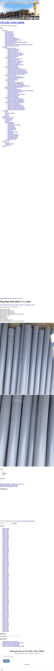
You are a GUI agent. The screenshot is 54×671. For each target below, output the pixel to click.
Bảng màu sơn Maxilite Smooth (14, 104)
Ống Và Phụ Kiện (13, 298)
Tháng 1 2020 (5, 585)
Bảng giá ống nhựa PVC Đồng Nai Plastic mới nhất (16, 42)
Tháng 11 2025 (6, 528)
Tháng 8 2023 (5, 553)
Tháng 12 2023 (6, 548)
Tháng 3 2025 (5, 532)
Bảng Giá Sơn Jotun (9, 35)
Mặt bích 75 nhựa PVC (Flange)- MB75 (11, 645)
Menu (2, 28)
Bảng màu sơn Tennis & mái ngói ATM (16, 54)
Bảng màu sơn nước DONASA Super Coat (17, 70)
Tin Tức (4, 141)
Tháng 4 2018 (5, 610)
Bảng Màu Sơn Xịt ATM (13, 56)
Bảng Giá (5, 30)
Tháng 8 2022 (5, 567)
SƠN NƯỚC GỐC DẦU (13, 134)
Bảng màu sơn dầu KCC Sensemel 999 (16, 77)
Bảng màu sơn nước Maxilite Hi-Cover (16, 109)
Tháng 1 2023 (5, 561)
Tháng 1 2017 (5, 621)
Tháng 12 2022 (6, 562)
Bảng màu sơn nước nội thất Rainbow (16, 100)
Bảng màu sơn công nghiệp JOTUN (15, 82)
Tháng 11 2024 (6, 535)
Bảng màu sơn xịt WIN (13, 65)
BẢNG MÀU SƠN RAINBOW (12, 97)
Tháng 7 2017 (5, 620)
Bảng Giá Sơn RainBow (10, 37)
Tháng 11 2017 (6, 615)
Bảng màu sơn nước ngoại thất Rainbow (16, 101)
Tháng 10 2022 (6, 565)
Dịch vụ (7, 115)
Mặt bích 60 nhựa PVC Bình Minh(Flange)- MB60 (13, 646)
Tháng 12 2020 (6, 573)
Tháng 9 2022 (5, 566)
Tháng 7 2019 (5, 592)
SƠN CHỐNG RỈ (12, 129)
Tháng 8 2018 (5, 605)
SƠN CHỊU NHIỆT (12, 128)
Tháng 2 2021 (5, 571)
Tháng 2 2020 (5, 584)
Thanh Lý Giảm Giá (9, 143)
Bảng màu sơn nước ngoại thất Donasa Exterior (18, 72)
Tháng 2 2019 (5, 598)
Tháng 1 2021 (5, 572)
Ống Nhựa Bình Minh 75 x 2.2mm (7, 484)
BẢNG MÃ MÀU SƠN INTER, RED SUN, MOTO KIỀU (20, 90)
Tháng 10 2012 (6, 631)
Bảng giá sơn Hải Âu (9, 34)
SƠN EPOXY (11, 123)
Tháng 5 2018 (5, 608)
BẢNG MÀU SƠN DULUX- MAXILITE (14, 102)
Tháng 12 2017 (6, 614)
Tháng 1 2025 (5, 534)
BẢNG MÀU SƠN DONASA (11, 67)
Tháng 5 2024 (5, 542)
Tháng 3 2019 (5, 597)
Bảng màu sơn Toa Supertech (14, 63)
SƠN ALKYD (11, 126)
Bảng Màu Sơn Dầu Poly (13, 93)
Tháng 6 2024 (5, 541)
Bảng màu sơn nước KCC (13, 78)
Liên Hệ (4, 146)
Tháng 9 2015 (5, 627)
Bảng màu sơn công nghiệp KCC (15, 76)
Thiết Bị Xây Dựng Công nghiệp (11, 304)
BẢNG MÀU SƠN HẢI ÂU (14, 89)
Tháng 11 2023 (6, 549)
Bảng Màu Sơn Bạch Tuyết (13, 95)
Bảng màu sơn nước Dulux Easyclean (16, 107)
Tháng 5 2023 (5, 556)
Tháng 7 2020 (5, 578)
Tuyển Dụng (8, 145)
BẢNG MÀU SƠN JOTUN (11, 80)
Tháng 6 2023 (5, 555)
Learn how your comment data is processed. (25, 521)
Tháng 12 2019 (6, 586)
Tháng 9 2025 (5, 530)
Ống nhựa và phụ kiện (10, 113)
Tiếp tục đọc (27, 664)
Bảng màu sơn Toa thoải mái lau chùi (15, 64)
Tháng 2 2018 (5, 612)
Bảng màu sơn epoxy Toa (13, 59)
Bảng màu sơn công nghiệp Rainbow (15, 98)
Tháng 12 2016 (6, 623)
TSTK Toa (7, 121)
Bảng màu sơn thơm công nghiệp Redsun (16, 94)
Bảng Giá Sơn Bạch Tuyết (10, 41)
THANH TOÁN (6, 116)
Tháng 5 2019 (5, 594)
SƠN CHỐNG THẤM (13, 137)
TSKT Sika (7, 140)
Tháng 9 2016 (5, 626)
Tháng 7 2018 (5, 606)
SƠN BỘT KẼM (11, 127)
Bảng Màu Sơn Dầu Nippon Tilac (15, 91)
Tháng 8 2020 (5, 576)
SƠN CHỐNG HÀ (12, 139)
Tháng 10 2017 (6, 617)
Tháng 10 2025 (6, 529)
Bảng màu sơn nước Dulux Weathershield (16, 108)
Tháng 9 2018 (5, 604)
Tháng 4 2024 (5, 543)
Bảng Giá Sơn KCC (9, 36)
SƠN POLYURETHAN (13, 135)
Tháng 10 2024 (6, 536)
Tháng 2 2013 (5, 630)
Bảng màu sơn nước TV (13, 51)
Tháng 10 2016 (6, 625)
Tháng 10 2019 (6, 588)
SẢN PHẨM (5, 110)
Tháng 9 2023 (5, 552)
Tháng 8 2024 (5, 539)
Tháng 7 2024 (5, 540)
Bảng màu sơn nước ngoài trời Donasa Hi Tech (18, 71)
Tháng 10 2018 (6, 602)
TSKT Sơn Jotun (8, 119)
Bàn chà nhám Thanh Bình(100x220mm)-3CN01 (13, 642)
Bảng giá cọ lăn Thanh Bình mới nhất (13, 39)
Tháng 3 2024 (5, 545)
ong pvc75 (22, 484)
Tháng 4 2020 (5, 581)
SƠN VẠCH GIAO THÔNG (14, 124)
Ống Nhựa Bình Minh (4, 298)
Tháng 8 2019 (5, 591)
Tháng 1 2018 (5, 613)
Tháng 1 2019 (5, 599)
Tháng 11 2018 (6, 601)
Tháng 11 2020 (6, 574)
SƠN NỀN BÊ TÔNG (13, 132)
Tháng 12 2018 (6, 600)
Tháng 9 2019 (5, 589)
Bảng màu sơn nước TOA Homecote (15, 61)
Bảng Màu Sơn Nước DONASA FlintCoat (17, 69)
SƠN (6, 111)
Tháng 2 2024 (5, 546)
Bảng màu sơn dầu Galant (13, 50)
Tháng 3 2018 (5, 611)
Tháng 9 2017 (5, 618)
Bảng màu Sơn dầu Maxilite (14, 103)
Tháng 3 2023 (5, 559)
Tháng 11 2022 (6, 563)
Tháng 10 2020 (6, 575)
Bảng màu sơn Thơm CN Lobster (15, 55)
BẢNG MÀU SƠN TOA (10, 57)
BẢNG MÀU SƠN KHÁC (11, 88)
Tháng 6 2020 (5, 579)
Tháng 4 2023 (5, 558)
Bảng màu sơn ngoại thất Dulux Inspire (16, 106)
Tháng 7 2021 (5, 568)
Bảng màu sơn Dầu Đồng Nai (14, 68)
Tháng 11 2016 (6, 624)
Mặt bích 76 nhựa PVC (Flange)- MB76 (11, 643)
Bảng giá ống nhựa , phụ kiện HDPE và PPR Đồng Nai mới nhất (18, 44)
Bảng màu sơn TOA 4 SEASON (15, 62)
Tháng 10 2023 (6, 550)
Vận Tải (7, 114)
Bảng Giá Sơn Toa (9, 31)
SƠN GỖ (10, 130)
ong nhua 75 (17, 484)
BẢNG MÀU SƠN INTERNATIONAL (13, 87)
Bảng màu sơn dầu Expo (13, 96)
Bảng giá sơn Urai (9, 32)
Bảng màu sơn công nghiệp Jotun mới (16, 83)
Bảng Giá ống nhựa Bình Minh (11, 38)
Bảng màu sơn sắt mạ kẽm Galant (15, 52)
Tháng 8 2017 (5, 619)
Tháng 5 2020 (5, 580)
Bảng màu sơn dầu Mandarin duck (15, 58)
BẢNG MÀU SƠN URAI (10, 48)
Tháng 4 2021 (5, 569)
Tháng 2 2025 (5, 533)
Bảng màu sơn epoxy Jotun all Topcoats (16, 84)
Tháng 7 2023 (5, 554)
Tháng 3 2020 (5, 582)
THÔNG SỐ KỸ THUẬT (8, 117)
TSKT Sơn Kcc (8, 120)
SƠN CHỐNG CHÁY (13, 136)
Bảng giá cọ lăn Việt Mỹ (10, 43)
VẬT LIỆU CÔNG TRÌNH (12, 22)
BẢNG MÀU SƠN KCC (10, 75)
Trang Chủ (20, 298)
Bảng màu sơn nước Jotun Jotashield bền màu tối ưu (19, 85)
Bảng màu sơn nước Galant (13, 49)
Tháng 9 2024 (5, 537)
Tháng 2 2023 (5, 560)
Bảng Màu (5, 46)
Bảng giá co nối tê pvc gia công (11, 45)
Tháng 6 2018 (5, 607)
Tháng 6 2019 (5, 593)
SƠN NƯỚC (10, 133)
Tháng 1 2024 (5, 547)
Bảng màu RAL (11, 81)
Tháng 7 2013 (5, 628)
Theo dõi (6, 661)
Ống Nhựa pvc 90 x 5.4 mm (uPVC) (10, 641)
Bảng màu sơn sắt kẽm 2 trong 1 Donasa (16, 74)
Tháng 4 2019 (5, 595)
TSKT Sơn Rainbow (9, 122)
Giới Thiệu (7, 142)
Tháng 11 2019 (6, 587)
